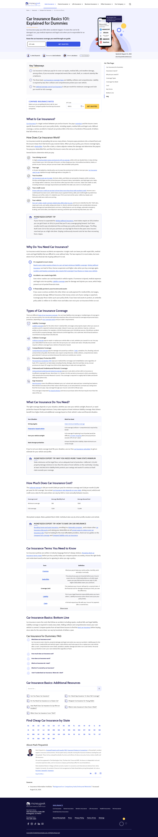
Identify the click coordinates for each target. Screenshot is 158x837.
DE (69, 726)
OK (59, 734)
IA (28, 730)
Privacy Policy (79, 818)
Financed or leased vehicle (36, 429)
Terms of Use (91, 818)
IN (99, 726)
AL (28, 726)
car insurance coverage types (54, 80)
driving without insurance (64, 221)
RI (74, 734)
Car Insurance (57, 808)
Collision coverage (38, 340)
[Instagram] (95, 774)
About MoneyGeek (59, 818)
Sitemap (101, 818)
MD (54, 730)
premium (79, 124)
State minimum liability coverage (75, 424)
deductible (38, 146)
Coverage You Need (112, 82)
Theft (76, 351)
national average (35, 488)
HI (84, 726)
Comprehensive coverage (40, 351)
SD (84, 734)
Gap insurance (36, 383)
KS (33, 730)
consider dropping (75, 435)
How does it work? (111, 71)
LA (43, 730)
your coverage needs (48, 319)
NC (44, 734)
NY (38, 734)
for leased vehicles (54, 391)
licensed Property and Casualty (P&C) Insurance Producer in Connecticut (66, 750)
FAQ (107, 96)
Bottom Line (110, 93)
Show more (64, 608)
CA (49, 726)
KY (38, 730)
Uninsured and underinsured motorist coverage (47, 371)
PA (69, 734)
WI (48, 739)
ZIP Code (68, 102)
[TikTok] (35, 824)
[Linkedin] (91, 774)
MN (69, 730)
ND (49, 734)
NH (100, 730)
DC (64, 726)
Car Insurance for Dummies (114, 67)
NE (89, 730)
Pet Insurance (117, 808)
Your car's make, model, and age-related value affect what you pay (52, 203)
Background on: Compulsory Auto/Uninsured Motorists (72, 787)
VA (33, 739)
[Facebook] (28, 824)
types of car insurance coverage (48, 315)
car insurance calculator (82, 449)
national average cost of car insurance (49, 87)
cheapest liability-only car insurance (65, 535)
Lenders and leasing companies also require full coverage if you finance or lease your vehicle (65, 271)
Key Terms (109, 89)
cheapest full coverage (41, 535)
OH (54, 734)
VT (28, 739)
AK (33, 726)
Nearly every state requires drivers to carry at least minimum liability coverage (60, 265)
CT (59, 726)
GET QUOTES (92, 106)
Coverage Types (111, 78)
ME (49, 730)
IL (94, 726)
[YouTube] (42, 824)
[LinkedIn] (39, 824)
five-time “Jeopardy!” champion (45, 770)
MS (74, 730)
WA (38, 739)
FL (74, 726)
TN (89, 734)
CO (54, 726)
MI (64, 730)
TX (94, 734)
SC (79, 734)
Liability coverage (59, 281)
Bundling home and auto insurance (46, 527)
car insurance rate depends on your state (67, 490)
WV (44, 739)
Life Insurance (93, 808)
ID (89, 726)
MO (79, 730)
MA (59, 730)
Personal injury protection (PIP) (42, 361)
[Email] (100, 774)
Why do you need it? (112, 74)
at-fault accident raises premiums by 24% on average (53, 160)
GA (79, 726)
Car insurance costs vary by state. (42, 178)
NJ (28, 734)
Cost (107, 85)
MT (84, 730)
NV (94, 730)
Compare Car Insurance (45, 10)
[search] (130, 4)
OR (64, 734)
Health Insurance (105, 808)
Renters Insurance (81, 808)
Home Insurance (68, 808)
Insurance (34, 10)
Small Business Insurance (60, 812)
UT (99, 734)
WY (54, 739)
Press (70, 818)
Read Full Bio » (40, 774)
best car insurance (84, 627)
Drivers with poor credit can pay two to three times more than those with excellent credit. (59, 190)
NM (33, 734)
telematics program (75, 527)
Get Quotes (63, 44)
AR (43, 726)
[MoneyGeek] (33, 4)
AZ (38, 726)
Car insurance (31, 124)
